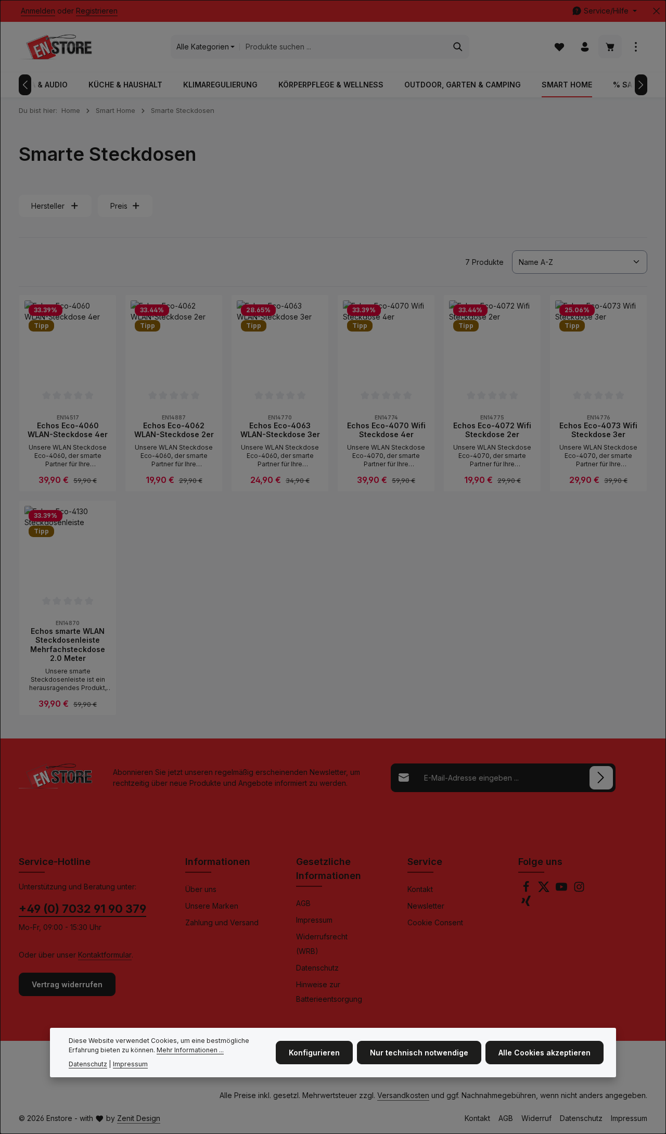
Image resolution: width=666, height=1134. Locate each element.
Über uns (200, 889)
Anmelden (38, 11)
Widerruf (536, 1118)
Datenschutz (317, 967)
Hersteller (48, 205)
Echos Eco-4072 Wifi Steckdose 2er (492, 430)
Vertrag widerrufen (67, 984)
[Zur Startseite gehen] (55, 46)
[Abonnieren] (601, 777)
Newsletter (425, 905)
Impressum (314, 919)
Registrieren (97, 11)
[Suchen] (458, 47)
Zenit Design (138, 1118)
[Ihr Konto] (584, 47)
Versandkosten (403, 1095)
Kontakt (420, 889)
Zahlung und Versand (222, 922)
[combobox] (343, 47)
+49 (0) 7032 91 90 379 (82, 908)
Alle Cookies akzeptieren (544, 1052)
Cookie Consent (435, 922)
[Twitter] (545, 889)
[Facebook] (527, 889)
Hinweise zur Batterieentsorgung (329, 991)
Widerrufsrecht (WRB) (322, 943)
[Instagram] (579, 889)
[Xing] (526, 903)
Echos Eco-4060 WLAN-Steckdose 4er (68, 430)
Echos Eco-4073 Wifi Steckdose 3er (598, 430)
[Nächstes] (641, 84)
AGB (303, 903)
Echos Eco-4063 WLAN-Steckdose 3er (280, 430)
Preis (118, 205)
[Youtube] (562, 889)
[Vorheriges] (25, 84)
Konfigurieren (314, 1052)
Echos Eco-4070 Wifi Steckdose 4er (386, 430)
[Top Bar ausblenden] (656, 11)
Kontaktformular (105, 954)
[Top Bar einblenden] (635, 47)
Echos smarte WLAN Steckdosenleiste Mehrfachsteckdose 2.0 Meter (67, 645)
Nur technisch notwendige (419, 1052)
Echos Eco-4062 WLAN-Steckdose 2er (174, 430)
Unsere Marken (211, 905)
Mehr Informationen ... (190, 1050)
